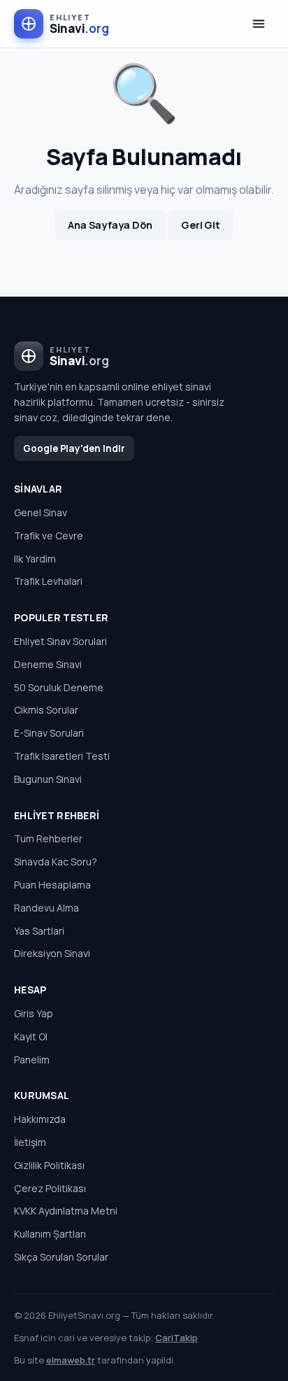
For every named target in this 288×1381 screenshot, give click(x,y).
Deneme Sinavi (48, 664)
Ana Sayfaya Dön (110, 225)
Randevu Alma (46, 907)
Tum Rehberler (48, 838)
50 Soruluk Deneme (58, 687)
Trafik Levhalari (48, 581)
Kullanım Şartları (50, 1233)
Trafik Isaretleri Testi (62, 756)
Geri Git (200, 225)
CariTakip (176, 1337)
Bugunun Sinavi (48, 779)
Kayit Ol (31, 1036)
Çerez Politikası (50, 1188)
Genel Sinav (40, 512)
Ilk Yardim (35, 558)
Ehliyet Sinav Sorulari (60, 641)
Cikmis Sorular (46, 709)
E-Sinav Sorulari (49, 732)
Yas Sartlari (39, 930)
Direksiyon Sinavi (52, 953)
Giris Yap (33, 1013)
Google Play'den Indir (74, 448)
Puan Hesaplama (52, 884)
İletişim (30, 1142)
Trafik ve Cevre (48, 535)
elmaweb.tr (70, 1360)
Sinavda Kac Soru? (55, 861)
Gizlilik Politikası (49, 1165)
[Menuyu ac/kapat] (258, 23)
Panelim (32, 1059)
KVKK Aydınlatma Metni (65, 1210)
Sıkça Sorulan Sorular (61, 1256)
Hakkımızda (40, 1119)
